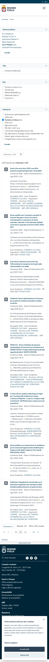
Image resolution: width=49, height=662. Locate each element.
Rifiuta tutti (24, 655)
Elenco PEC (6, 574)
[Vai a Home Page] (9, 8)
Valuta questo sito (25, 543)
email (10, 608)
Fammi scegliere (11, 643)
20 (16, 532)
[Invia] (21, 154)
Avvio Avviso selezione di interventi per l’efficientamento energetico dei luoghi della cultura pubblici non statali (26, 264)
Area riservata (9, 558)
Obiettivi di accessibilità (11, 598)
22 (26, 532)
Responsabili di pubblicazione (13, 615)
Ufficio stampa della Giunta (12, 582)
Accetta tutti (24, 649)
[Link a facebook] (27, 558)
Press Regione (7, 585)
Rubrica (15, 574)
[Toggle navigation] (44, 8)
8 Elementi (9, 527)
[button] (24, 29)
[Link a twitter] (31, 558)
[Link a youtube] (35, 558)
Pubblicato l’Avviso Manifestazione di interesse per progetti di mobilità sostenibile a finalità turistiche (26, 301)
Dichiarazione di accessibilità (13, 595)
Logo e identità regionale (11, 587)
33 (34, 532)
